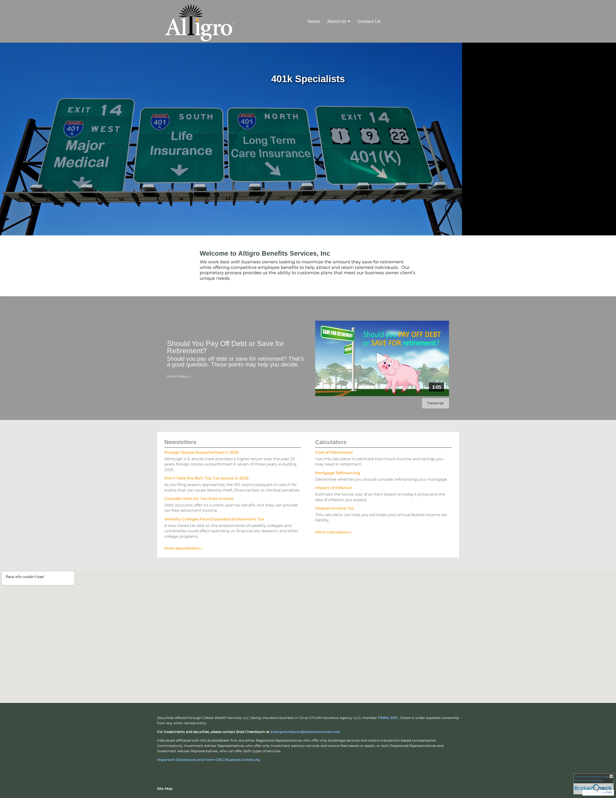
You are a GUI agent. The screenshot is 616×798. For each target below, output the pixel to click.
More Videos (179, 376)
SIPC (394, 718)
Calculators (330, 442)
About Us (336, 21)
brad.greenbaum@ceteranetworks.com (305, 732)
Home (314, 21)
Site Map (165, 788)
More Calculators (333, 532)
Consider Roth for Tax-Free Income (198, 498)
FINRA (383, 718)
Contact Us (369, 21)
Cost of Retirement (334, 452)
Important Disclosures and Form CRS (189, 760)
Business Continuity (242, 760)
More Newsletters (183, 548)
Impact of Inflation (333, 487)
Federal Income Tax (334, 508)
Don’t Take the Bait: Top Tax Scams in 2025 (206, 478)
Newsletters (180, 442)
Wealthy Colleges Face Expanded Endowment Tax (214, 519)
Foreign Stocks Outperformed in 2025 (201, 452)
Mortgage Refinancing (337, 473)
